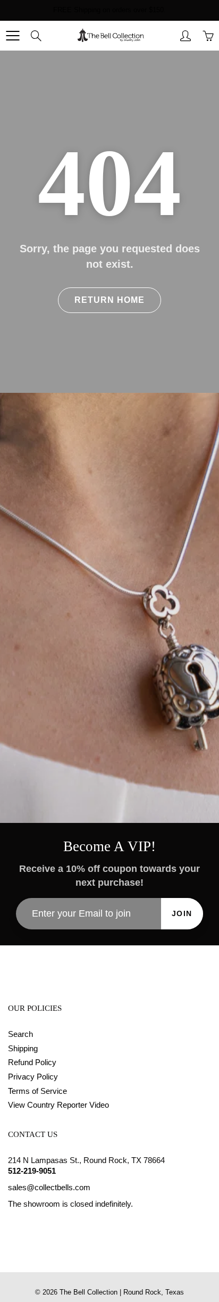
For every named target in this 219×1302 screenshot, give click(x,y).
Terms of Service (37, 1091)
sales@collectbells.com (49, 1187)
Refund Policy (32, 1062)
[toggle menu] (12, 36)
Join (182, 913)
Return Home (109, 299)
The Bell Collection (88, 1292)
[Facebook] (13, 1224)
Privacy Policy (33, 1077)
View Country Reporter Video (58, 1105)
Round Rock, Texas (153, 1292)
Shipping (23, 1048)
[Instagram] (38, 1224)
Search (20, 1034)
